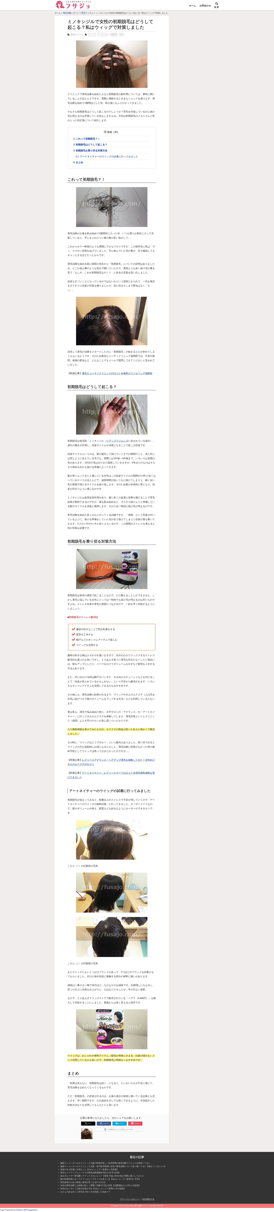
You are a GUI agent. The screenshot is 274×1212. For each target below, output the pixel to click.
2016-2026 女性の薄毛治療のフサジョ (135, 1206)
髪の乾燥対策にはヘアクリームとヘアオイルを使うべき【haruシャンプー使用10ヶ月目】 (100, 1179)
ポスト (89, 1123)
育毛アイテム (76, 34)
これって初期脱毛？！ (86, 138)
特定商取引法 (148, 1199)
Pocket (136, 1123)
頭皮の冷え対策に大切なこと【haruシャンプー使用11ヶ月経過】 (89, 1169)
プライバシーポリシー (130, 1199)
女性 (121, 34)
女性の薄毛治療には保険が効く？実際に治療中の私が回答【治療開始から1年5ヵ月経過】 (100, 1185)
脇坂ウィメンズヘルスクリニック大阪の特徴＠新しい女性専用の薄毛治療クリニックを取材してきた (105, 1163)
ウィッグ (92, 34)
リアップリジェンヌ (117, 441)
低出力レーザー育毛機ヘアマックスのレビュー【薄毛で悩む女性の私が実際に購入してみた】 (102, 1176)
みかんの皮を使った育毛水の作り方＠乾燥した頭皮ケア (85, 1192)
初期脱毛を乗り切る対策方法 (90, 150)
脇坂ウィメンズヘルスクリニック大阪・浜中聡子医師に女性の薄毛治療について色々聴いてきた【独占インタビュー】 (113, 1166)
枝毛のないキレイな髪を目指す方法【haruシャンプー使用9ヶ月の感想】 (93, 1188)
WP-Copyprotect (30, 1210)
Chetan (19, 1210)
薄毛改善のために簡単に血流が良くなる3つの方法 (82, 1182)
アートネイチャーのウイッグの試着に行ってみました (106, 156)
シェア (105, 1123)
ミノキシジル (102, 34)
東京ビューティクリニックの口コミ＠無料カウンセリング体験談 (117, 373)
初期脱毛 (114, 34)
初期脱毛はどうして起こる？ (90, 144)
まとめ (78, 162)
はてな (121, 1123)
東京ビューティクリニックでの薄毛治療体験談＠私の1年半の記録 (89, 1172)
